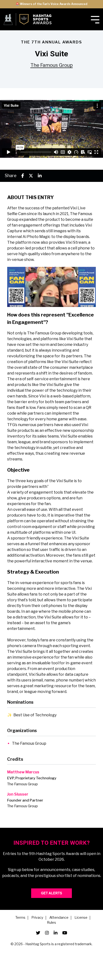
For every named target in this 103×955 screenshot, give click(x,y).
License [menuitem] (80, 918)
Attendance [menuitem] (59, 918)
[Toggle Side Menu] (95, 19)
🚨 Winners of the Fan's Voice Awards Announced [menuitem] (51, 4)
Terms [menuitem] (20, 918)
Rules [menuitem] (51, 923)
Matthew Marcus (23, 772)
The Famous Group (51, 65)
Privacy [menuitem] (37, 918)
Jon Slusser (17, 794)
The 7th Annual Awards (51, 42)
